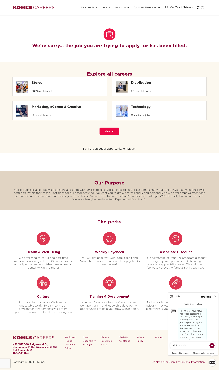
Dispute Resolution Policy (106, 341)
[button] (109, 131)
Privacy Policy (140, 339)
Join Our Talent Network (178, 7)
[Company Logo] (33, 7)
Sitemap (159, 337)
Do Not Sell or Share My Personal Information (178, 362)
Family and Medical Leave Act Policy (70, 342)
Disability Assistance (124, 339)
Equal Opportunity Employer (89, 341)
